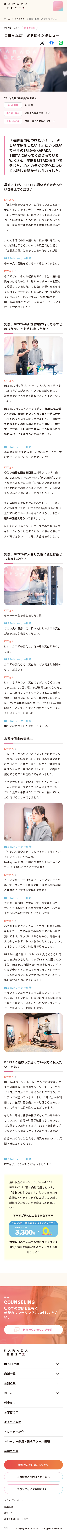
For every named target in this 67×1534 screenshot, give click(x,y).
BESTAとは (11, 1363)
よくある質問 (12, 1422)
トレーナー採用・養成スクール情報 (27, 1441)
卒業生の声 (11, 1451)
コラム (8, 1393)
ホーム (7, 19)
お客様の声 (20, 19)
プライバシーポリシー (15, 1500)
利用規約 (8, 1506)
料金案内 (10, 1402)
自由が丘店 (29, 27)
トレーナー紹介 (14, 1431)
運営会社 (8, 1513)
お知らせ (10, 1383)
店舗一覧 (10, 1373)
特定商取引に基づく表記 (16, 1519)
